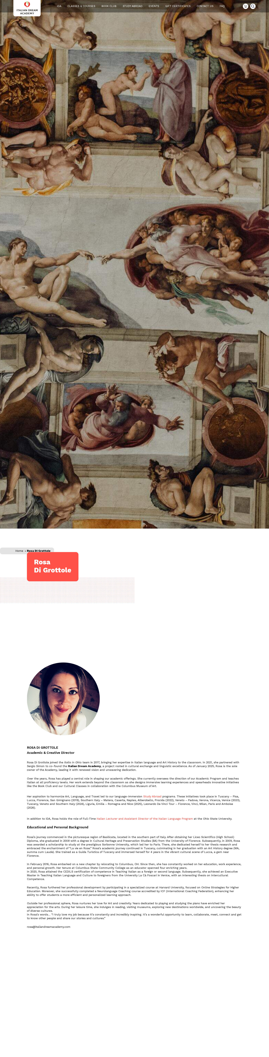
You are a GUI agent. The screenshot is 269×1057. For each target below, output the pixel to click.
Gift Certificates (178, 6)
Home (19, 550)
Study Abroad (132, 6)
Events (154, 6)
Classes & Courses (81, 6)
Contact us (205, 6)
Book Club (108, 6)
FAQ (222, 6)
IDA (59, 6)
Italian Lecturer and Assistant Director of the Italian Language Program (145, 818)
